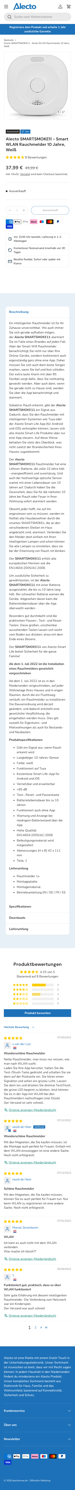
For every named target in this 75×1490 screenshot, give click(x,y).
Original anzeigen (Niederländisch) (32, 1110)
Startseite (8, 40)
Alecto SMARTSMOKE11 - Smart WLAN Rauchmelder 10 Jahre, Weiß (37, 45)
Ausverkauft (50, 210)
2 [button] (36, 1327)
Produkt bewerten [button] (38, 1013)
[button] (69, 6)
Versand (25, 174)
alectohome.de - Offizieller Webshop (31, 1480)
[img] (13, 1038)
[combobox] (37, 17)
